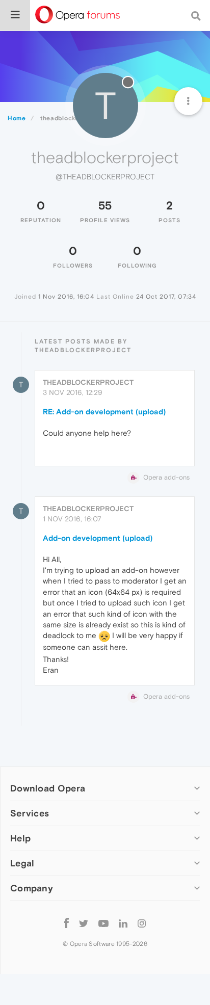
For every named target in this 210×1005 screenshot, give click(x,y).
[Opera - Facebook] (66, 922)
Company (31, 888)
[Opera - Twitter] (83, 923)
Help (20, 838)
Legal (22, 863)
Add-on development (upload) (97, 538)
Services (29, 813)
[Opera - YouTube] (103, 923)
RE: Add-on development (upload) (104, 411)
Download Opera (47, 788)
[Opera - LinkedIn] (123, 923)
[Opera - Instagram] (142, 923)
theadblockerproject (88, 382)
